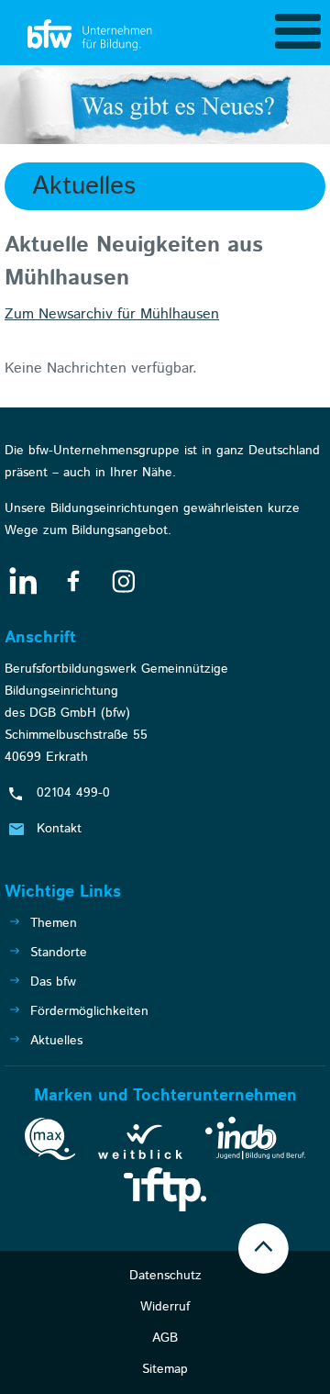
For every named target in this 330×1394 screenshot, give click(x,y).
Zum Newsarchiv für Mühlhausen (112, 314)
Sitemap (165, 1369)
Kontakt (59, 829)
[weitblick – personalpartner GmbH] (140, 1145)
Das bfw (53, 982)
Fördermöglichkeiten (89, 1011)
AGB (165, 1338)
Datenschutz (165, 1275)
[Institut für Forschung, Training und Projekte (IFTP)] (165, 1193)
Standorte (58, 952)
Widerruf (165, 1307)
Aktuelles (56, 1041)
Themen (53, 923)
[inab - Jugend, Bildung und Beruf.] (255, 1141)
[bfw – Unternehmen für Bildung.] (91, 36)
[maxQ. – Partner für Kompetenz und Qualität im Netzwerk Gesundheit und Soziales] (50, 1142)
